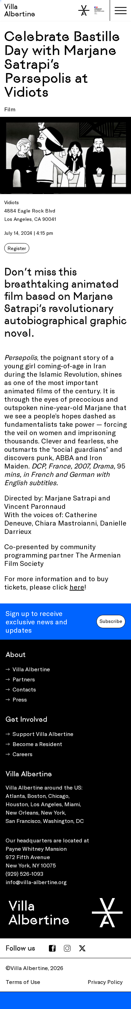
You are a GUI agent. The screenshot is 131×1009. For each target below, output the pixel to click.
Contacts (24, 689)
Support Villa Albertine (43, 733)
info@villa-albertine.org (36, 882)
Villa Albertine (19, 10)
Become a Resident (37, 743)
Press (20, 699)
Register (16, 248)
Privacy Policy (105, 981)
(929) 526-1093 (24, 873)
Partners (24, 679)
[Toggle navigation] (120, 10)
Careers (22, 754)
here (77, 587)
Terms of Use (23, 981)
